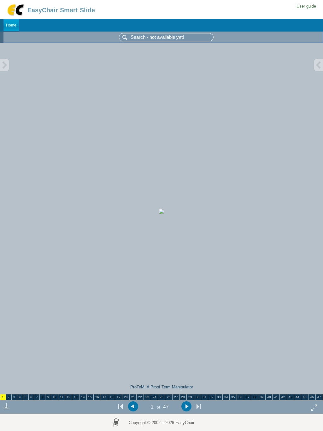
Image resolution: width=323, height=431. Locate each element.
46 (312, 397)
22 (140, 397)
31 (204, 397)
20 (126, 397)
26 (169, 397)
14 (83, 397)
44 (297, 397)
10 (54, 397)
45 (305, 397)
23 (147, 397)
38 (254, 397)
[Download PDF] (6, 406)
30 (197, 397)
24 (154, 397)
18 (112, 397)
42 (283, 397)
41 (276, 397)
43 (290, 397)
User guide (306, 6)
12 (68, 397)
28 (183, 397)
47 (319, 397)
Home (11, 25)
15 (90, 397)
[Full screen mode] (314, 407)
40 (269, 397)
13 (76, 397)
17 (104, 397)
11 (61, 397)
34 (226, 397)
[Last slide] (198, 406)
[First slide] (120, 406)
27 (176, 397)
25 (161, 397)
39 (262, 397)
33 (219, 397)
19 (118, 397)
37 (248, 397)
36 (240, 397)
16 (97, 397)
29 (190, 397)
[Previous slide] (133, 406)
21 (133, 397)
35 (233, 397)
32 (212, 397)
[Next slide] (186, 406)
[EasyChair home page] (15, 15)
